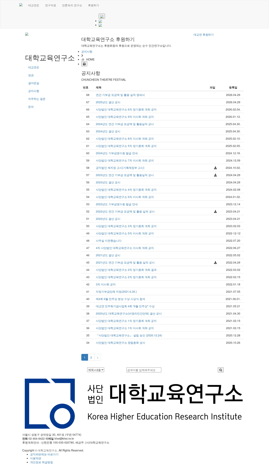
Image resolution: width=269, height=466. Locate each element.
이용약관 (35, 458)
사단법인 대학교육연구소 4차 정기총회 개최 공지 (126, 189)
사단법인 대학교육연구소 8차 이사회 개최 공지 (125, 138)
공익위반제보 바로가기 (44, 454)
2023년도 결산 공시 (108, 182)
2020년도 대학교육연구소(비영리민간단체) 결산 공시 (129, 313)
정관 (31, 75)
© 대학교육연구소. (46, 450)
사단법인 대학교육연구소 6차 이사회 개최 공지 (125, 197)
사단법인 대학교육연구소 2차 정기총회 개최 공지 (126, 277)
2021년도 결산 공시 (108, 255)
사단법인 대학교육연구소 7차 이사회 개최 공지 (125, 160)
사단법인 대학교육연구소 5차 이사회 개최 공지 (125, 233)
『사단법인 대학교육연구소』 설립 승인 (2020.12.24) (129, 335)
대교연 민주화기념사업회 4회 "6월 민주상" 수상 (125, 306)
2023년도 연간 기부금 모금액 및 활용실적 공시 (125, 175)
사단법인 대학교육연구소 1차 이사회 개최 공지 (125, 328)
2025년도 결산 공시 (108, 102)
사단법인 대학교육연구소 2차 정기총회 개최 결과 (126, 270)
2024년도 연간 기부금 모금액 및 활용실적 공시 (125, 124)
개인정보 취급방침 (41, 462)
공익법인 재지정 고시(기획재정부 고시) (120, 168)
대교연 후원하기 (204, 34)
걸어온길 (33, 83)
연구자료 (50, 5)
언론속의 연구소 (72, 5)
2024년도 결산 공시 (108, 131)
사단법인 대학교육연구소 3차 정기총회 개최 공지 (126, 226)
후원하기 (93, 5)
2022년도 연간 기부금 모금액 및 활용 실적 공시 (125, 211)
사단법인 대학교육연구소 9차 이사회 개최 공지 (125, 117)
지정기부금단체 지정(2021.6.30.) (116, 291)
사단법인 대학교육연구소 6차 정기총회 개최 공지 (126, 109)
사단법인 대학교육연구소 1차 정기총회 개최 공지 (126, 321)
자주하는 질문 (36, 99)
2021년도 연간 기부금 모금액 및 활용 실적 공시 (125, 262)
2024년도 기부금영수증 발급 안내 (117, 153)
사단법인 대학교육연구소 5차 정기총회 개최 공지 (126, 146)
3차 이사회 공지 (106, 284)
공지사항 (33, 91)
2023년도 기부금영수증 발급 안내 (117, 204)
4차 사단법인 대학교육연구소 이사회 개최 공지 (125, 248)
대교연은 (33, 5)
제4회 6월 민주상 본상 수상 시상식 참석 (120, 299)
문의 (31, 107)
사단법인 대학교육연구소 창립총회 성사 (120, 342)
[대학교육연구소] (20, 5)
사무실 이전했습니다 (109, 240)
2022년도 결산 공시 (108, 219)
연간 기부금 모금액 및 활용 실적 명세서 (120, 95)
